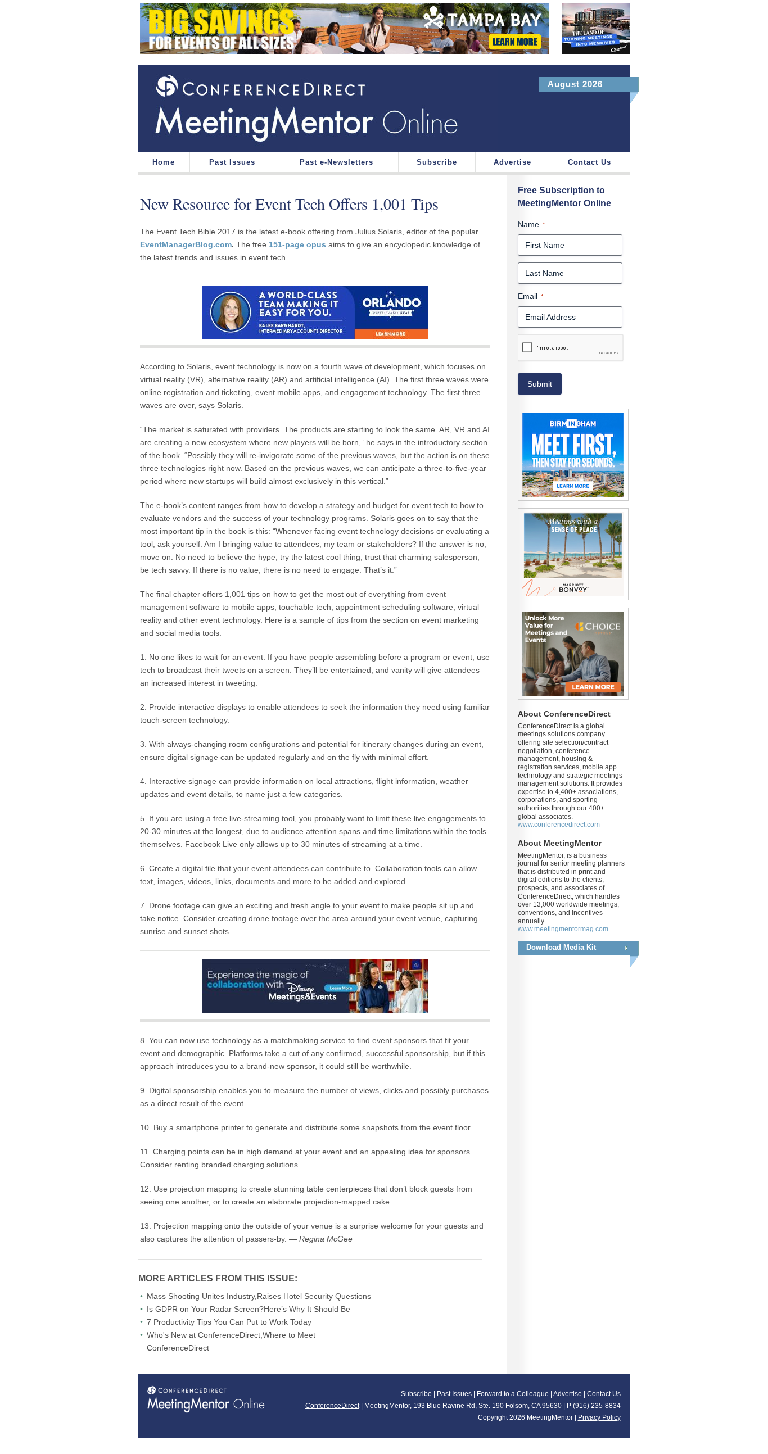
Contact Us (589, 162)
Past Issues (232, 162)
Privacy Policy (599, 1417)
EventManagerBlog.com (186, 244)
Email (531, 296)
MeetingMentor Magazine (318, 108)
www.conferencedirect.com (559, 824)
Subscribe (437, 162)
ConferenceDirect (332, 1406)
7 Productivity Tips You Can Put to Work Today (229, 1321)
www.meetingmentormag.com (563, 929)
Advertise (512, 162)
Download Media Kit (561, 947)
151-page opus (297, 244)
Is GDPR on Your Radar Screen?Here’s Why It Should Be (248, 1308)
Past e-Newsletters (336, 162)
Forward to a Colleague (513, 1394)
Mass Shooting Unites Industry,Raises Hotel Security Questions (259, 1296)
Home (163, 162)
